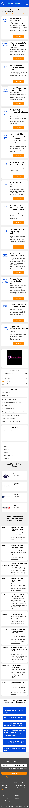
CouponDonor (10, 806)
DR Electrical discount (8, 396)
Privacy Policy (4, 798)
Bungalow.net (7, 437)
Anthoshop (6, 458)
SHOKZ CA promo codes (9, 418)
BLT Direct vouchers (8, 409)
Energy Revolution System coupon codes (13, 412)
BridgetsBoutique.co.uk (9, 440)
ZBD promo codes (19, 590)
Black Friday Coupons (19, 780)
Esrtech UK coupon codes (9, 399)
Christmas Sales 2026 (19, 785)
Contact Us (4, 785)
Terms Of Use (4, 787)
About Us (3, 793)
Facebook (16, 793)
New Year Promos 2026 (20, 787)
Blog (2, 795)
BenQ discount (6, 392)
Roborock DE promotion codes (10, 415)
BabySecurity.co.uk (8, 455)
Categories (4, 780)
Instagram (16, 798)
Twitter (16, 801)
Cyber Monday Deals (19, 782)
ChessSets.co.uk (7, 431)
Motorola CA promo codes (17, 625)
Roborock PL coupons (16, 541)
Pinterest (16, 795)
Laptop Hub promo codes (17, 661)
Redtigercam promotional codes (11, 421)
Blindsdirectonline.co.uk (9, 443)
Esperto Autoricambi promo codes (11, 402)
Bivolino (5, 446)
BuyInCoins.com (7, 434)
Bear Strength (7, 452)
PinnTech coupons (15, 643)
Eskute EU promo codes (8, 405)
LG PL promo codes (21, 574)
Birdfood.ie (6, 449)
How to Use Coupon (6, 801)
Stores (3, 782)
